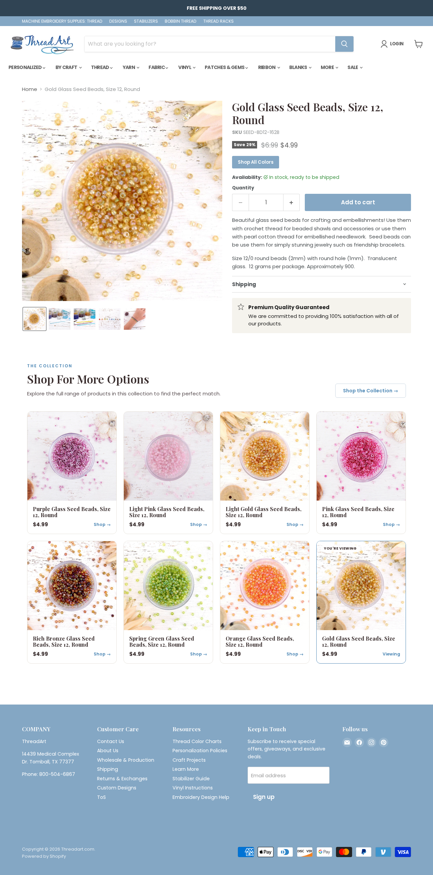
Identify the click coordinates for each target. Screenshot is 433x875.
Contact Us (110, 741)
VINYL (185, 67)
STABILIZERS (146, 21)
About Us (107, 750)
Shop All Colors (255, 162)
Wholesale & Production (125, 760)
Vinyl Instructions (193, 787)
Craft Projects (189, 760)
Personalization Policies (200, 750)
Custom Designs (116, 787)
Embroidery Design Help (201, 797)
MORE (328, 67)
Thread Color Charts (197, 741)
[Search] (344, 44)
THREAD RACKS (218, 21)
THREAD (100, 67)
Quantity (243, 187)
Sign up (264, 797)
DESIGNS (118, 21)
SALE (353, 67)
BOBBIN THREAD (181, 21)
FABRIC (157, 67)
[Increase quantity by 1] (291, 202)
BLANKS (298, 67)
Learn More (186, 769)
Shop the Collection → (370, 390)
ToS (101, 797)
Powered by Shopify (44, 856)
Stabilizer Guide (191, 778)
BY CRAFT (66, 67)
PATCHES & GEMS (225, 67)
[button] (34, 318)
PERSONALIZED (25, 67)
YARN (129, 67)
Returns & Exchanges (122, 778)
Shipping (107, 769)
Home (29, 89)
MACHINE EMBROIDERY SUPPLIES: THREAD (62, 21)
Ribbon (267, 67)
